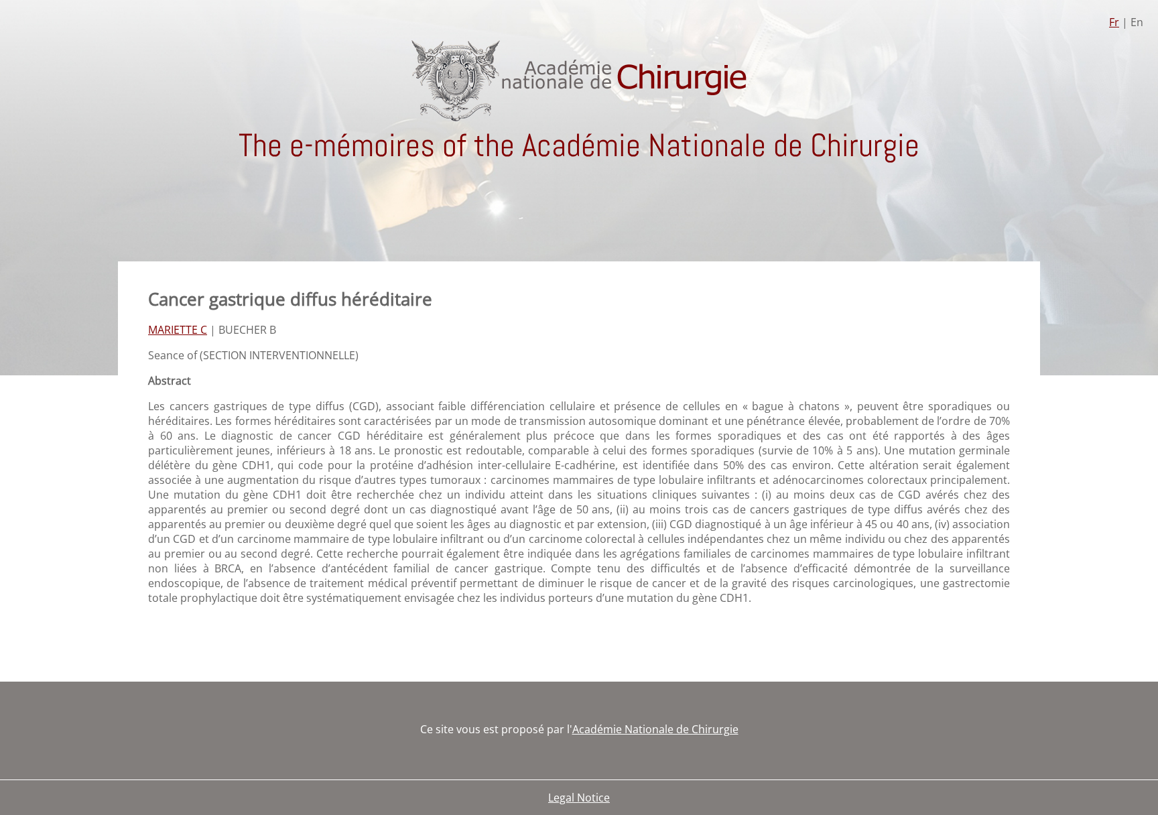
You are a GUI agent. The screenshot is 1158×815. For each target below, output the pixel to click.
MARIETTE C (177, 329)
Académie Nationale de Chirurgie (655, 729)
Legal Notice (579, 797)
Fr (1114, 22)
